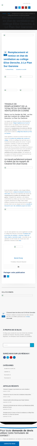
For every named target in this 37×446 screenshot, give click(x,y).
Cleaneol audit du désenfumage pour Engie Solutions (16, 400)
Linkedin (14, 357)
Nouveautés (6, 374)
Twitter (7, 357)
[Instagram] (26, 7)
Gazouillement (8, 276)
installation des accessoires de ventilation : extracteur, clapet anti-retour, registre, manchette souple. (17, 235)
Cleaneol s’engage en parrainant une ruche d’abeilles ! (16, 389)
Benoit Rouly (10, 69)
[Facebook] (16, 7)
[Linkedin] (18, 266)
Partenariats (6, 377)
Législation (6, 371)
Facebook (5, 276)
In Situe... (28, 316)
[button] (34, 3)
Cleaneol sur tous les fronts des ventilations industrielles (17, 394)
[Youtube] (23, 7)
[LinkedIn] (29, 7)
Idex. (20, 240)
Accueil (4, 13)
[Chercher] (32, 345)
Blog (9, 13)
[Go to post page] (18, 303)
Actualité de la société (21, 69)
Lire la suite (9, 318)
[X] (19, 7)
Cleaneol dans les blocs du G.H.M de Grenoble (20, 312)
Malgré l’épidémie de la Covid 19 (21, 123)
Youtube (11, 357)
